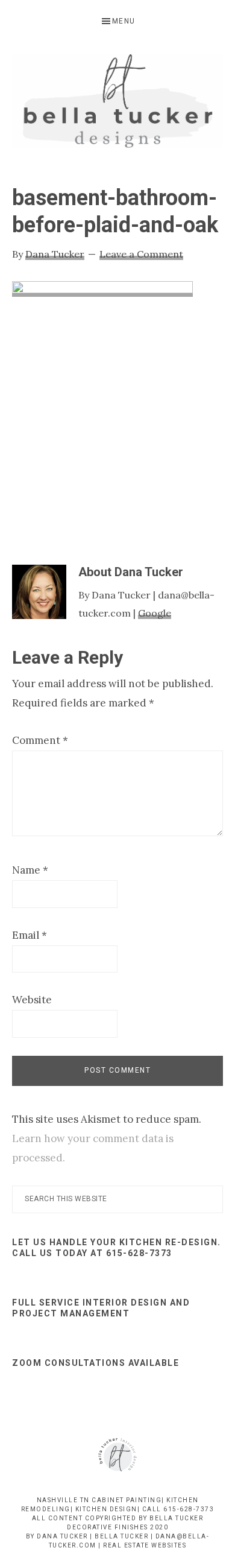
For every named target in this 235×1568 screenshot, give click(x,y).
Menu (124, 21)
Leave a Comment (141, 254)
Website (32, 999)
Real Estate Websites (144, 1545)
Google (154, 613)
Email (29, 935)
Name (30, 870)
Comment (40, 740)
